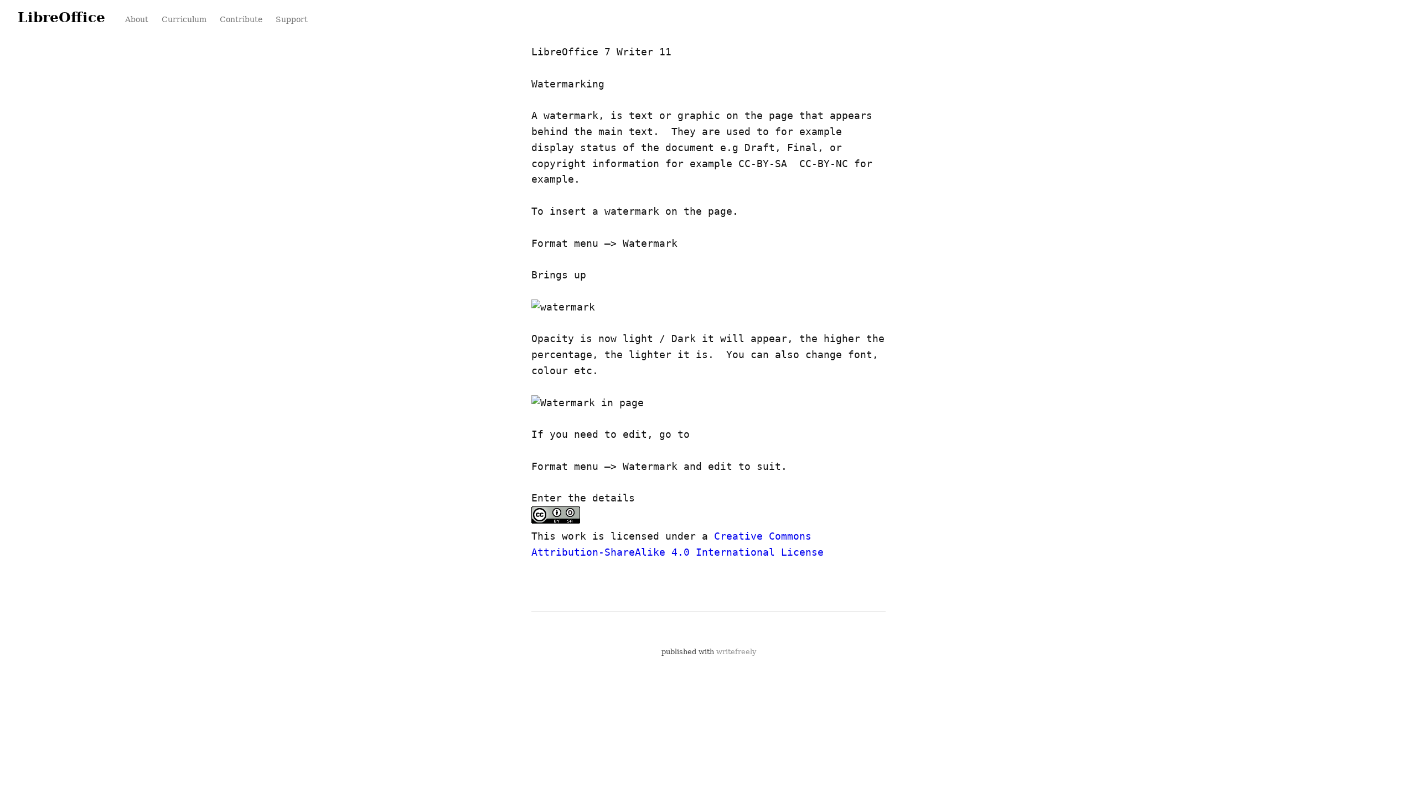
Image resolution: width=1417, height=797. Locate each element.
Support (292, 19)
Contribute (241, 19)
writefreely (736, 652)
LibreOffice (61, 17)
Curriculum (184, 19)
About (136, 19)
